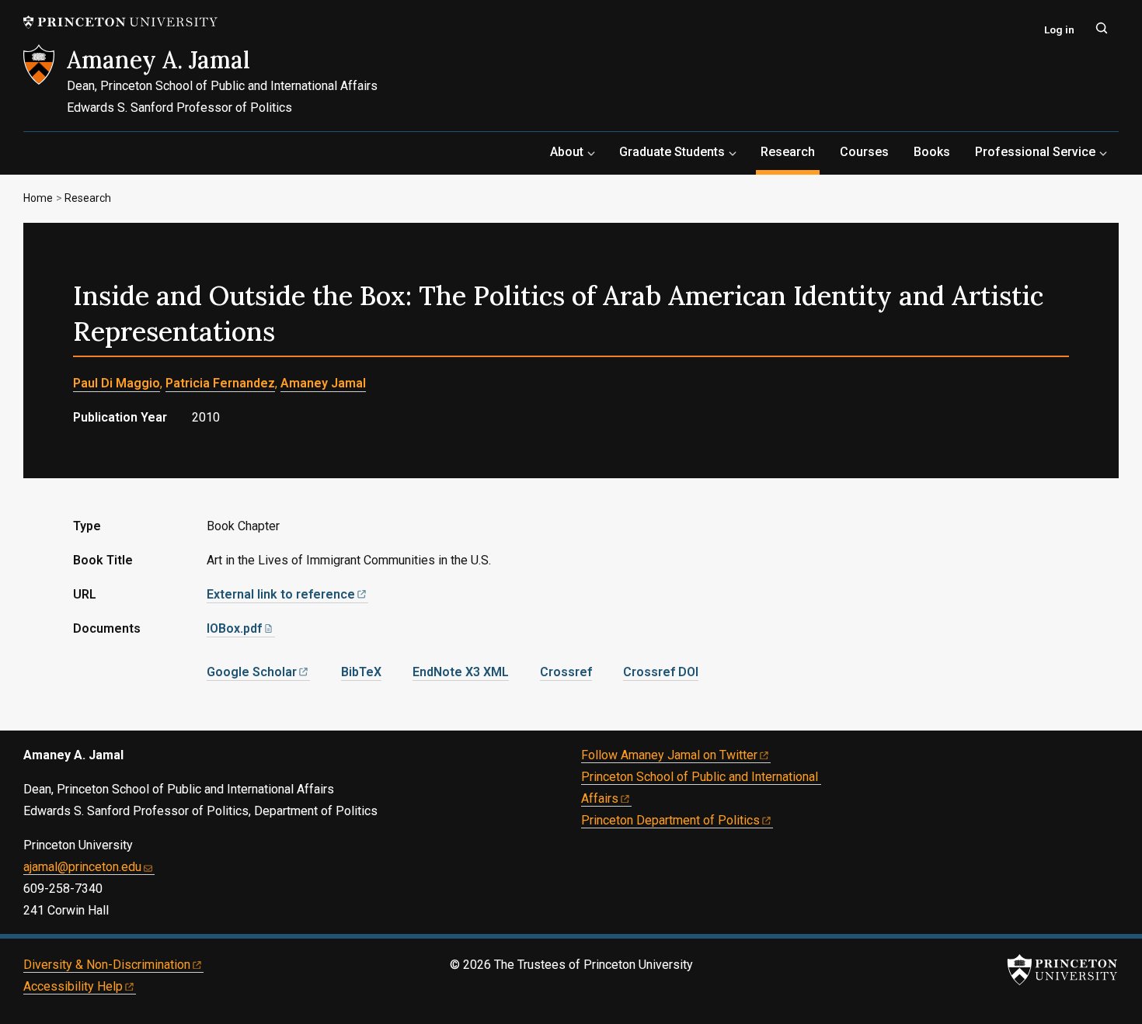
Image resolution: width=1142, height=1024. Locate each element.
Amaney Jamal (323, 383)
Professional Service (1035, 151)
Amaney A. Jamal (158, 60)
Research (790, 151)
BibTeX (361, 672)
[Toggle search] (1101, 28)
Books (932, 151)
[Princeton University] (120, 22)
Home (38, 198)
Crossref (566, 672)
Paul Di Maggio (116, 383)
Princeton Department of (670, 820)
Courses (864, 151)
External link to (281, 594)
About (566, 151)
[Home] (45, 87)
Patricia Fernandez (220, 383)
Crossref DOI (660, 672)
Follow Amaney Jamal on (669, 755)
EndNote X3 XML (461, 672)
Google (252, 672)
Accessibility (73, 986)
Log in (1059, 29)
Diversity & (106, 964)
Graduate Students (672, 151)
